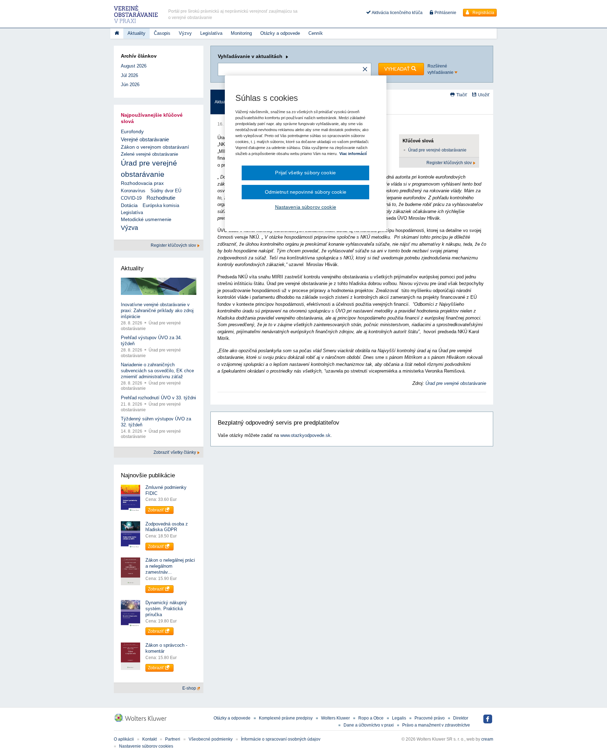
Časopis (162, 33)
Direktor (460, 718)
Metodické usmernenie (146, 219)
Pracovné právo (430, 718)
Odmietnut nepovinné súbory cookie (305, 192)
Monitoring (241, 33)
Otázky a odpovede (280, 33)
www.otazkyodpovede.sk (305, 435)
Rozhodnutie (160, 198)
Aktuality (136, 33)
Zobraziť (156, 510)
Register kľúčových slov (449, 162)
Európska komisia (161, 205)
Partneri (172, 739)
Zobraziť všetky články (175, 452)
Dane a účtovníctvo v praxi (369, 725)
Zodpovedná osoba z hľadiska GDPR (166, 527)
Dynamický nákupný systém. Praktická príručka (166, 608)
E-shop (189, 688)
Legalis (399, 718)
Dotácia (129, 205)
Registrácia (482, 12)
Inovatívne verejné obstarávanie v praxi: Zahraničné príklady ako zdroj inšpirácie (157, 310)
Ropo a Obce (371, 718)
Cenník (315, 33)
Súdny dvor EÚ (165, 190)
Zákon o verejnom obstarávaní (155, 147)
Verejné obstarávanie (145, 139)
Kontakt (149, 739)
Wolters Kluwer (335, 718)
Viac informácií (353, 153)
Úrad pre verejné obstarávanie (437, 150)
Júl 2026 (129, 75)
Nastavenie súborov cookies (146, 746)
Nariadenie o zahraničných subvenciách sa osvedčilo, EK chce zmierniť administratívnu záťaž (157, 370)
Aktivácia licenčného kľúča (397, 12)
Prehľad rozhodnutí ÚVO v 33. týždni (158, 397)
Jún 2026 (130, 84)
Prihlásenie (444, 12)
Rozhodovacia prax (142, 183)
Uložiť (484, 94)
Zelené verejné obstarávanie (149, 154)
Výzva (129, 227)
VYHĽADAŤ (397, 69)
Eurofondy (132, 131)
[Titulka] (116, 33)
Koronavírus (133, 190)
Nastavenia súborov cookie (305, 207)
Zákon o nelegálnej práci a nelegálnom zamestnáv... (170, 566)
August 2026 (133, 66)
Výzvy (185, 33)
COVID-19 (131, 198)
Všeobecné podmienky (211, 739)
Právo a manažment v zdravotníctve (436, 725)
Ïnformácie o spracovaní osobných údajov (280, 739)
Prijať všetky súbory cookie (305, 172)
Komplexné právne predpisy (286, 718)
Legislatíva (211, 33)
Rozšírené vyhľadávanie (441, 69)
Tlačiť (461, 94)
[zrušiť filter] (365, 69)
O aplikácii (124, 739)
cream (487, 739)
